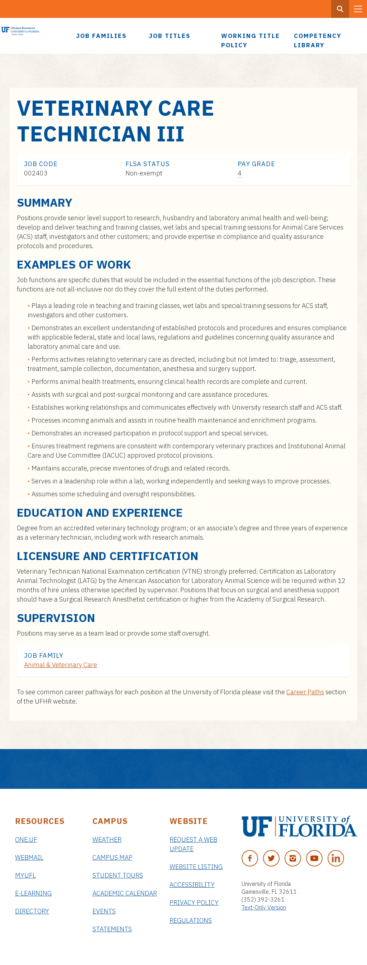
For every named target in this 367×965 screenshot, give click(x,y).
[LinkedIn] (336, 858)
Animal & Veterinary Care (60, 665)
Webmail (29, 857)
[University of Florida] (299, 826)
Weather (106, 839)
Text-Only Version (264, 907)
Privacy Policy (194, 902)
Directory (32, 911)
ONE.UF (26, 839)
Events (104, 911)
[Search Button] (340, 9)
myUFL (25, 875)
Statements (112, 929)
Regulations (191, 920)
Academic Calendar (124, 893)
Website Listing (196, 867)
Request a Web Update (193, 844)
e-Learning (33, 893)
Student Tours (117, 875)
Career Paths (305, 692)
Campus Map (112, 857)
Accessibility (192, 884)
